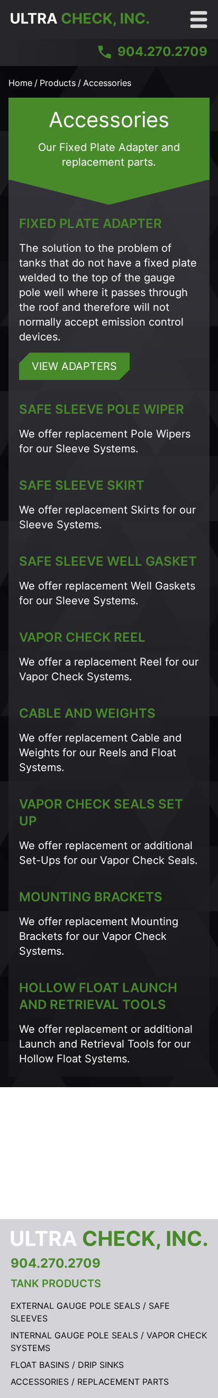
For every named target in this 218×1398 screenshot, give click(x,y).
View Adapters (74, 366)
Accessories (107, 83)
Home (20, 83)
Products (58, 83)
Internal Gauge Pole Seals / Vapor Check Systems (109, 1341)
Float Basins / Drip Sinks (67, 1364)
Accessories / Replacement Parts (90, 1381)
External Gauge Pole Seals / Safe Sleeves (90, 1312)
